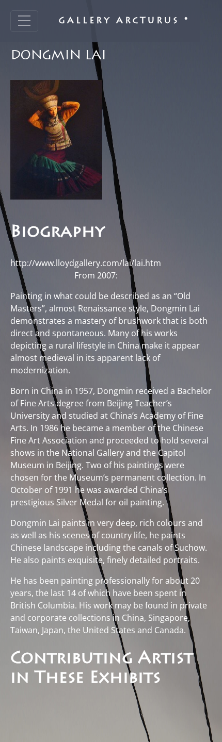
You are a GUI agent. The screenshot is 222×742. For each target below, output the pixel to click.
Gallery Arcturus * (124, 21)
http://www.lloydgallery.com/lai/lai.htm (85, 263)
